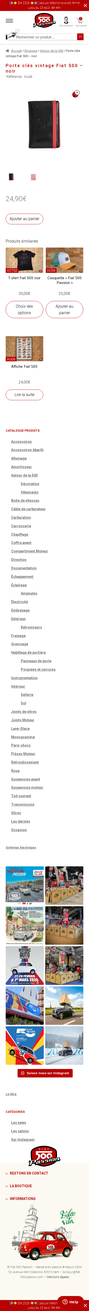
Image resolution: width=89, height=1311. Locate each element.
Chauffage (19, 534)
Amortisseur (21, 467)
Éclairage (19, 585)
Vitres (16, 813)
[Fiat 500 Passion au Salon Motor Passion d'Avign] (25, 885)
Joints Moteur (22, 720)
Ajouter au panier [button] (64, 309)
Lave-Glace (20, 729)
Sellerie (27, 695)
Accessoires (21, 442)
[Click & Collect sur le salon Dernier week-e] (64, 1005)
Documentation (24, 568)
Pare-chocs (21, 745)
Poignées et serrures (38, 669)
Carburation (21, 518)
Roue (15, 771)
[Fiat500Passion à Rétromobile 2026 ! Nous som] (25, 1005)
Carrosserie (21, 526)
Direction (18, 560)
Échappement (22, 577)
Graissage (19, 644)
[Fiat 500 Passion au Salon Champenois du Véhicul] (64, 885)
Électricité (19, 602)
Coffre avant (21, 543)
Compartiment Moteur (29, 551)
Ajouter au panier (24, 218)
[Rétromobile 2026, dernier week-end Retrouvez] (64, 965)
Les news (18, 1123)
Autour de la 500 (51, 51)
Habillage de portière (28, 653)
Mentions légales (58, 1277)
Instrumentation (24, 678)
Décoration (30, 484)
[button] (76, 94)
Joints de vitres (24, 712)
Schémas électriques (21, 847)
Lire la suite (24, 394)
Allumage (19, 458)
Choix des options (24, 309)
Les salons (20, 1131)
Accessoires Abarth (27, 450)
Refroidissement (25, 762)
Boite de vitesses (25, 501)
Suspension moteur (27, 787)
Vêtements (30, 492)
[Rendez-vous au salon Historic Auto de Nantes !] (25, 965)
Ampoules (29, 593)
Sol (23, 703)
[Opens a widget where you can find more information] (70, 1302)
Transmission (22, 804)
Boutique (30, 51)
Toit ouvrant (21, 796)
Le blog (11, 1094)
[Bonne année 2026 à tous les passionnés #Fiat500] (64, 1045)
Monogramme (23, 737)
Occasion (19, 830)
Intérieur (18, 686)
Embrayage (20, 610)
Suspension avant (25, 779)
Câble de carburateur (28, 509)
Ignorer (84, 5)
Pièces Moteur (23, 754)
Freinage (18, 636)
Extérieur (18, 619)
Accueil (16, 51)
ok (80, 36)
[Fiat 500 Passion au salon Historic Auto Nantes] (64, 925)
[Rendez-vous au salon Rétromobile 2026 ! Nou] (25, 1045)
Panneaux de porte (36, 661)
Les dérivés (20, 821)
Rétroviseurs (31, 627)
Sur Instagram (23, 1140)
